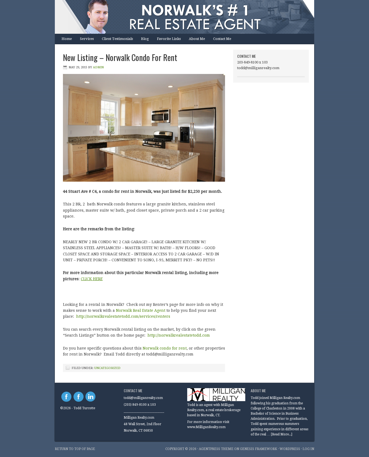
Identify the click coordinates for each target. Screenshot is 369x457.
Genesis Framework (258, 449)
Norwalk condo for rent (165, 348)
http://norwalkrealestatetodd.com (179, 335)
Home (67, 39)
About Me (197, 39)
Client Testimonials (117, 39)
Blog (145, 39)
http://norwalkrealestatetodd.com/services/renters (123, 316)
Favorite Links (169, 39)
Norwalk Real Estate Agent (140, 310)
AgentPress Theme (216, 449)
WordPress (290, 449)
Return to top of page (75, 449)
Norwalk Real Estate (179, 17)
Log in (308, 449)
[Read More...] (281, 434)
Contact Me (222, 39)
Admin (98, 67)
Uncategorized (107, 368)
